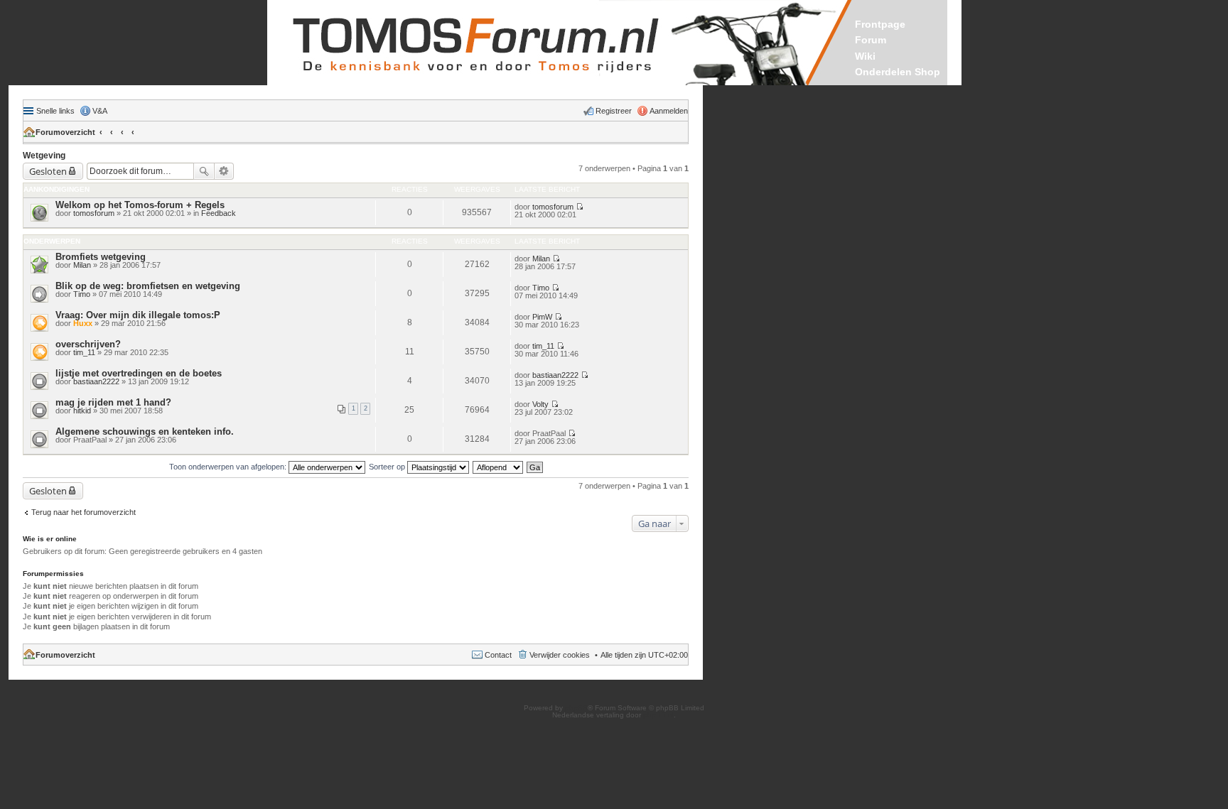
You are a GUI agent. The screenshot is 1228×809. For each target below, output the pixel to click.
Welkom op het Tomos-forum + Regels (140, 205)
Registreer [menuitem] (614, 111)
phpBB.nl (658, 715)
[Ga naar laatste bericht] (579, 206)
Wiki (865, 56)
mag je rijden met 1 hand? (113, 402)
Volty (540, 404)
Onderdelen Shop (897, 71)
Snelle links (55, 111)
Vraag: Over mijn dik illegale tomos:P (137, 315)
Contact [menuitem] (498, 655)
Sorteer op (388, 466)
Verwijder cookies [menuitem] (559, 655)
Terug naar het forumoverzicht (83, 512)
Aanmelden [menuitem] (669, 111)
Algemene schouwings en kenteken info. (144, 431)
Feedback (218, 213)
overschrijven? (88, 344)
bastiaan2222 (96, 381)
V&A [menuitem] (99, 111)
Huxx (82, 323)
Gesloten (48, 171)
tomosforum (93, 213)
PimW (542, 317)
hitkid (82, 410)
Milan (82, 265)
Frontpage (880, 24)
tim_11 (84, 352)
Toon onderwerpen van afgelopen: (229, 466)
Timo (81, 294)
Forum (870, 39)
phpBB (576, 708)
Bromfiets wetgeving (100, 256)
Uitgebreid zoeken (224, 171)
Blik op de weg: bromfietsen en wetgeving (147, 286)
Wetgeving (44, 156)
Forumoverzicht (65, 132)
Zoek (204, 171)
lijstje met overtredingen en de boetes (138, 373)
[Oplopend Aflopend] (498, 466)
